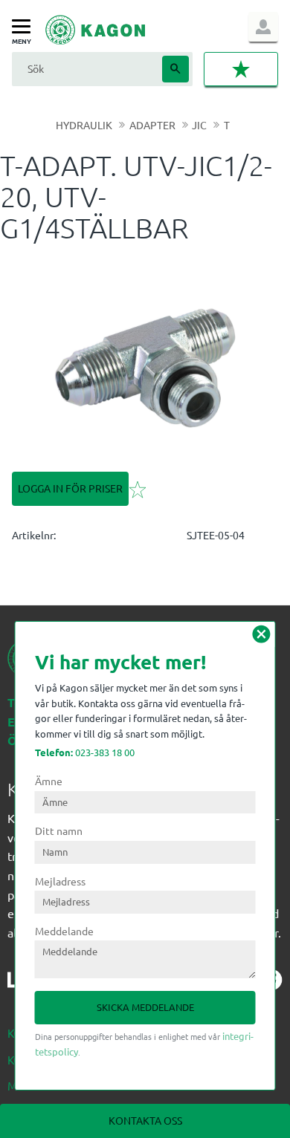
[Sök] (175, 69)
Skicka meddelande (145, 1007)
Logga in (263, 26)
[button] (25, 27)
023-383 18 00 (85, 752)
